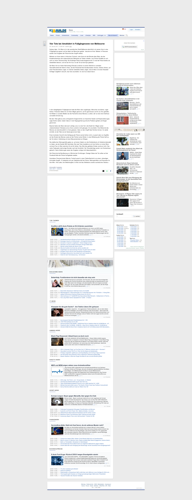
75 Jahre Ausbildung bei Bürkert (69, 469)
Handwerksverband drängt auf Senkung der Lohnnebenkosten (77, 239)
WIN (94, 35)
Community (74, 35)
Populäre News (134, 240)
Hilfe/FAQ (101, 486)
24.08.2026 (120, 233)
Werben (122, 35)
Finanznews (54, 419)
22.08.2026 (120, 238)
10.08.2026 (133, 236)
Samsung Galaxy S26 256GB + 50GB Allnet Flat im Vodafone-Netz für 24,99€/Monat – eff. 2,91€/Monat (88, 323)
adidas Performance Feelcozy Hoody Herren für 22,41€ (75, 294)
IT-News (53, 301)
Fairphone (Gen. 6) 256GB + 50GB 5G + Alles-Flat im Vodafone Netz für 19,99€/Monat (83, 325)
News (52, 35)
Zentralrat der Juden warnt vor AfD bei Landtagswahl (128, 135)
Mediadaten (101, 484)
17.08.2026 (120, 246)
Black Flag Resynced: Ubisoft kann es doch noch (70, 336)
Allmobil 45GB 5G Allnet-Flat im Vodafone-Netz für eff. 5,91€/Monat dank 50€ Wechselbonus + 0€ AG (87, 327)
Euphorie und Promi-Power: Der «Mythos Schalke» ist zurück (77, 411)
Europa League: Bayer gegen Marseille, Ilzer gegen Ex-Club (73, 396)
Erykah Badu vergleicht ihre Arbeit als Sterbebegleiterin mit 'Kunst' (129, 149)
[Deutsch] (123, 29)
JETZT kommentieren (130, 47)
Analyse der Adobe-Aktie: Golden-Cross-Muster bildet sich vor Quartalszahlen (81, 438)
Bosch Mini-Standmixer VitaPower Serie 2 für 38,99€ (74, 291)
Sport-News (54, 390)
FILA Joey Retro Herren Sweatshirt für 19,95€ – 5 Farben (75, 297)
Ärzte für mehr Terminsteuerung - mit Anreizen (72, 255)
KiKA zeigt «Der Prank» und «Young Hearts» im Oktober (75, 380)
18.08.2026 (120, 245)
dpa (71, 46)
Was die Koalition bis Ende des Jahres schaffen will (74, 248)
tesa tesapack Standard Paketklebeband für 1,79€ (74, 320)
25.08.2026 (120, 231)
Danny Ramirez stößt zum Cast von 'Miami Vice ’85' (74, 387)
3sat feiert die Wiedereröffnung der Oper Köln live (73, 381)
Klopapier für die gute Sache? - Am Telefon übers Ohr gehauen (75, 307)
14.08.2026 (133, 230)
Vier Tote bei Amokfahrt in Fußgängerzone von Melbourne (77, 43)
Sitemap (83, 484)
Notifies (142, 248)
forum (142, 49)
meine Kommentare (130, 248)
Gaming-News (55, 330)
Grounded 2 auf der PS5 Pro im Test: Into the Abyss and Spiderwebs (78, 351)
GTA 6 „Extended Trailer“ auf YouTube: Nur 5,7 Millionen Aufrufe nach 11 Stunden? (82, 349)
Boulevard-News (56, 272)
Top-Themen (54, 220)
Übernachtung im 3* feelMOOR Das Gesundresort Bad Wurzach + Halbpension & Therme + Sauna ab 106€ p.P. (90, 296)
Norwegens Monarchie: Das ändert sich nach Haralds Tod (76, 253)
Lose (81, 35)
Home (83, 486)
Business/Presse (56, 449)
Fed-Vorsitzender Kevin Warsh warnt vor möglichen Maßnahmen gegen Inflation (82, 443)
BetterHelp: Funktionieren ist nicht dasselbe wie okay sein (73, 277)
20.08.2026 (120, 241)
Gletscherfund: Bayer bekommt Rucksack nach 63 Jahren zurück (78, 412)
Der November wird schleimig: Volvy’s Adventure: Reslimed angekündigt (80, 354)
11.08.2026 (133, 234)
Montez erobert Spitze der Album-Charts (71, 246)
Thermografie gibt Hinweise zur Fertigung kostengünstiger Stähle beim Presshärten (83, 474)
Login (131, 29)
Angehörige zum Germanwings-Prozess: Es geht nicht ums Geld (77, 249)
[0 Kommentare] (54, 170)
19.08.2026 (120, 243)
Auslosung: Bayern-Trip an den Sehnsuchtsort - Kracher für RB (77, 416)
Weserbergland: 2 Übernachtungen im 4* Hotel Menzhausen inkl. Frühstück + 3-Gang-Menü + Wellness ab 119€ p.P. (92, 292)
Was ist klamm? (112, 35)
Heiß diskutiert (134, 241)
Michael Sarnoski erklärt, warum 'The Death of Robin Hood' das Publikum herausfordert (84, 385)
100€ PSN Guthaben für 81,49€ (69, 322)
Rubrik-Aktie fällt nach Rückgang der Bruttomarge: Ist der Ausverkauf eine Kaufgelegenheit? (85, 445)
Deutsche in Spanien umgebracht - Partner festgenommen (76, 243)
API (106, 486)
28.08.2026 (120, 227)
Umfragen (101, 35)
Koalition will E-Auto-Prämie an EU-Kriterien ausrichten (72, 226)
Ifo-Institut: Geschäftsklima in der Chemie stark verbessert (128, 99)
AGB (95, 484)
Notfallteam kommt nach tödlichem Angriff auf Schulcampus (128, 84)
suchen (138, 216)
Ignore (137, 248)
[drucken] (44, 45)
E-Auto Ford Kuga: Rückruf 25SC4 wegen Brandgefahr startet (74, 454)
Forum (58, 35)
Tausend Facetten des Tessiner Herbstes (71, 475)
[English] (125, 29)
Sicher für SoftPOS (65, 470)
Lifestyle (88, 35)
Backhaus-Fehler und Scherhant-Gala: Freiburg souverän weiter (77, 414)
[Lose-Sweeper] (127, 36)
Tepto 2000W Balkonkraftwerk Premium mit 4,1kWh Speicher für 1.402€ (79, 383)
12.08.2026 (133, 233)
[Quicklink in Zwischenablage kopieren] (44, 42)
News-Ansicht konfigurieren (137, 246)
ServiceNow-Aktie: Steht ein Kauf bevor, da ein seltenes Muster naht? (77, 425)
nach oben (139, 488)
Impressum (108, 484)
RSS (109, 486)
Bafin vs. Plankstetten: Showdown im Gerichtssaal (74, 442)
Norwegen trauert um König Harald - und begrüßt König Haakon (77, 241)
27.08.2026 (120, 228)
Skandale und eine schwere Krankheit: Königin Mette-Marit (76, 244)
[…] (90, 235)
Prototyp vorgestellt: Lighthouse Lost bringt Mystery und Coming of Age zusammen (82, 353)
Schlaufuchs (65, 35)
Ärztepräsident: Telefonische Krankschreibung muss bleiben (127, 114)
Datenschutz (89, 484)
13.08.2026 (133, 231)
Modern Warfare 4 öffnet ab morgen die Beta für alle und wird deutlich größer (81, 356)
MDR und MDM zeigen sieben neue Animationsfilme (70, 365)
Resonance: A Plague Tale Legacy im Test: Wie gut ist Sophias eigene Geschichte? (129, 195)
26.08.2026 (120, 230)
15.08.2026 (133, 228)
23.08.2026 (120, 237)
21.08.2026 (120, 240)
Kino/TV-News (55, 359)
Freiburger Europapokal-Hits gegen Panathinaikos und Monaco (77, 409)
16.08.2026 (133, 227)
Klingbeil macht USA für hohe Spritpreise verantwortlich (75, 251)
